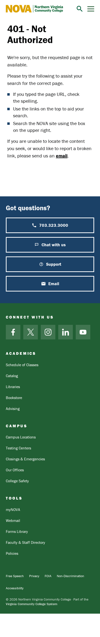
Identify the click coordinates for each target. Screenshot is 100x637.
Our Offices (15, 469)
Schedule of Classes (22, 364)
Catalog (12, 375)
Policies (12, 553)
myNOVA (13, 509)
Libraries (13, 386)
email (61, 156)
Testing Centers (18, 448)
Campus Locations (21, 437)
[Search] (80, 9)
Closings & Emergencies (25, 458)
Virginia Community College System (31, 604)
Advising (13, 408)
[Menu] (90, 8)
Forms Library (17, 531)
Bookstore (14, 397)
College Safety (17, 480)
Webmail (13, 520)
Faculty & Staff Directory (25, 542)
